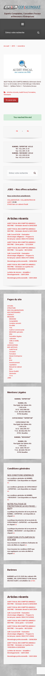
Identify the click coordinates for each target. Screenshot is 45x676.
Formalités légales (15, 336)
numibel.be (15, 669)
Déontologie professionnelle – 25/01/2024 (22, 278)
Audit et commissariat (16, 330)
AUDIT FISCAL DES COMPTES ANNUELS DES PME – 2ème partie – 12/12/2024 (21, 243)
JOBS (9, 378)
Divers (11, 343)
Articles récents (12, 92)
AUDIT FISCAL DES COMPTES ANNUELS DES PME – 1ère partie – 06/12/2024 (21, 249)
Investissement (14, 362)
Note (10, 369)
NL (28, 131)
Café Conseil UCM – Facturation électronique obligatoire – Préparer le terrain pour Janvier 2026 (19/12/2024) (20, 237)
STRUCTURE (11, 308)
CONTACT (10, 314)
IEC (10, 358)
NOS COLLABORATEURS (15, 310)
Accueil (6, 46)
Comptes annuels (15, 323)
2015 (13, 46)
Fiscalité (12, 325)
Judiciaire (12, 338)
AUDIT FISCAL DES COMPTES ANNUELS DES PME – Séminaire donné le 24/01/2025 (22, 230)
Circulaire (12, 352)
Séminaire (7, 94)
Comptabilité (13, 321)
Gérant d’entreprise (15, 356)
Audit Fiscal (23, 92)
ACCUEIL (10, 306)
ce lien (33, 581)
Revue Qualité (14, 371)
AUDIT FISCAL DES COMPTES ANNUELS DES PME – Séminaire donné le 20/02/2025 (22, 224)
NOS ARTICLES (12, 347)
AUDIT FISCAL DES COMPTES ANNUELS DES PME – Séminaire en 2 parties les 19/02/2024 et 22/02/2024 (21, 267)
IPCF (10, 360)
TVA (10, 328)
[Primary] (22, 24)
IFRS (10, 334)
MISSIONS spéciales (16, 332)
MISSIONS (10, 317)
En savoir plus (11, 100)
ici (8, 483)
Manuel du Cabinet (15, 367)
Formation (31, 92)
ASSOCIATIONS (12, 345)
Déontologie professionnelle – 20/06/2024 (22, 261)
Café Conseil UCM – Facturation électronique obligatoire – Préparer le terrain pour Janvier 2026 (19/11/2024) (20, 256)
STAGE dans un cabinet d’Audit (17, 204)
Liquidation (13, 365)
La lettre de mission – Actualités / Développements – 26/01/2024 (19, 273)
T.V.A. (11, 376)
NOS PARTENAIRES (13, 312)
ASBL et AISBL (14, 341)
